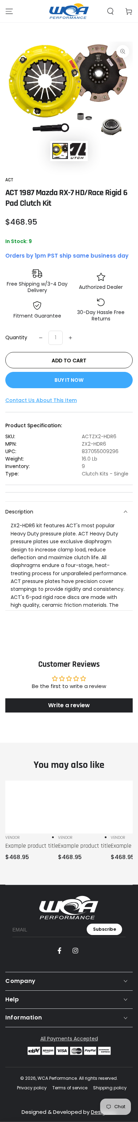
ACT (9, 180)
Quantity (16, 337)
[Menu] (9, 11)
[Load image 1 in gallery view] (60, 151)
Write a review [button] (69, 705)
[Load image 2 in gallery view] (78, 151)
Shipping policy (110, 1088)
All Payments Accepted (69, 1038)
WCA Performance (57, 1078)
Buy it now (69, 380)
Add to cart (69, 360)
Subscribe (104, 929)
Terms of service (69, 1088)
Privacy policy (32, 1088)
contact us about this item (41, 400)
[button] (110, 11)
